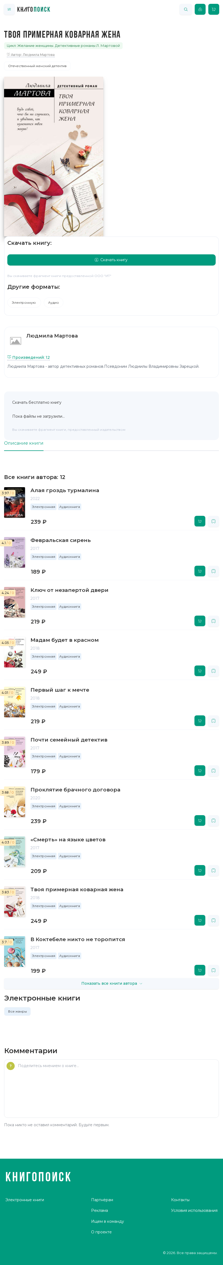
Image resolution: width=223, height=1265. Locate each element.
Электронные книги (24, 1199)
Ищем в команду (107, 1221)
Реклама (99, 1210)
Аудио (53, 302)
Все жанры (17, 1011)
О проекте (101, 1232)
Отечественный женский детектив (37, 66)
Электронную (24, 302)
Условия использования (194, 1210)
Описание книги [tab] (24, 443)
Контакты (180, 1199)
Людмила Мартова (52, 336)
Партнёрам (102, 1199)
